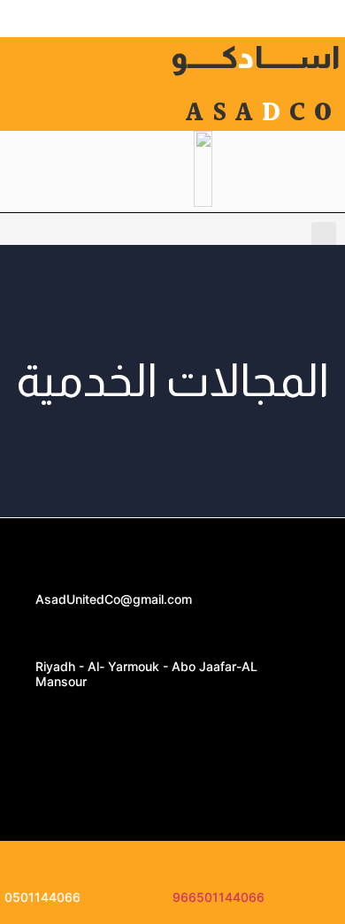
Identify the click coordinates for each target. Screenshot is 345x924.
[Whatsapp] (119, 721)
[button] (323, 236)
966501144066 (218, 897)
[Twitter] (225, 721)
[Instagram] (66, 721)
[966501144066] (188, 861)
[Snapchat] (172, 770)
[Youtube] (172, 721)
